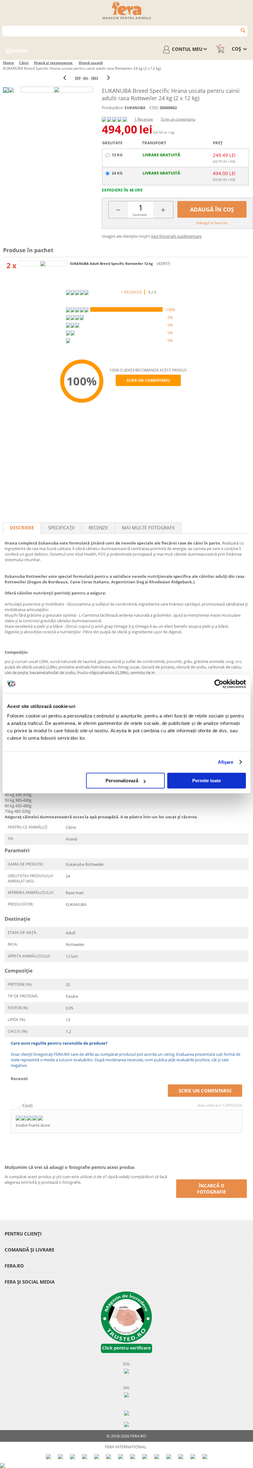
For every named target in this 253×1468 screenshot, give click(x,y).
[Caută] (243, 30)
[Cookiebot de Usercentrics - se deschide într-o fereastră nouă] (219, 684)
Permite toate (206, 780)
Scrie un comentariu (178, 119)
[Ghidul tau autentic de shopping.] (126, 1412)
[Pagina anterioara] (64, 78)
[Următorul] (108, 78)
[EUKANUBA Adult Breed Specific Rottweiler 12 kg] (42, 263)
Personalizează (122, 780)
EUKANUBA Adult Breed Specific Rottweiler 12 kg (112, 263)
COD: (154, 107)
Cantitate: (140, 214)
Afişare (226, 762)
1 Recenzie (144, 119)
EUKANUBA (135, 107)
